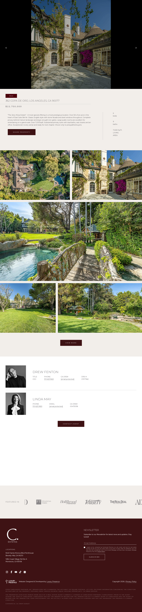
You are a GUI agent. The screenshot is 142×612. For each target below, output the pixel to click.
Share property (21, 132)
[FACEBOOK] (11, 572)
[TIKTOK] (20, 572)
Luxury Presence (53, 582)
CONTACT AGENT (71, 424)
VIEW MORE (71, 343)
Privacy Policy (101, 551)
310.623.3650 (37, 406)
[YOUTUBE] (15, 572)
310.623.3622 (49, 379)
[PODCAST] (24, 572)
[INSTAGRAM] (7, 572)
